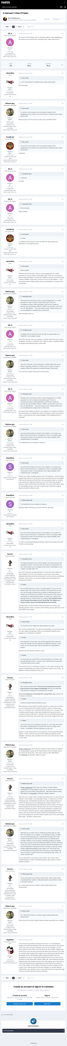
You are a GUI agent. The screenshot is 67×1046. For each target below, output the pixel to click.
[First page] (3, 27)
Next (19, 26)
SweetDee (10, 458)
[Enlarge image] (24, 749)
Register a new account (19, 1003)
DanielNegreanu (15, 18)
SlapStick (10, 940)
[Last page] (23, 27)
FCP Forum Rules (8, 1030)
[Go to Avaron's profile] (10, 563)
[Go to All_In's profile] (10, 42)
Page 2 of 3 (30, 26)
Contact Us (33, 1043)
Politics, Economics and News (27, 20)
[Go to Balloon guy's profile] (10, 112)
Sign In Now (47, 1003)
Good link (24, 755)
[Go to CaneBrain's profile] (10, 146)
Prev (7, 26)
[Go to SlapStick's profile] (10, 950)
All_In (10, 33)
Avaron (10, 554)
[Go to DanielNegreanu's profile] (5, 19)
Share (48, 19)
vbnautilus (10, 73)
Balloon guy (10, 103)
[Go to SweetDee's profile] (10, 467)
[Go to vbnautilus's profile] (10, 82)
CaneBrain (10, 137)
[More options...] (62, 34)
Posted (25, 33)
